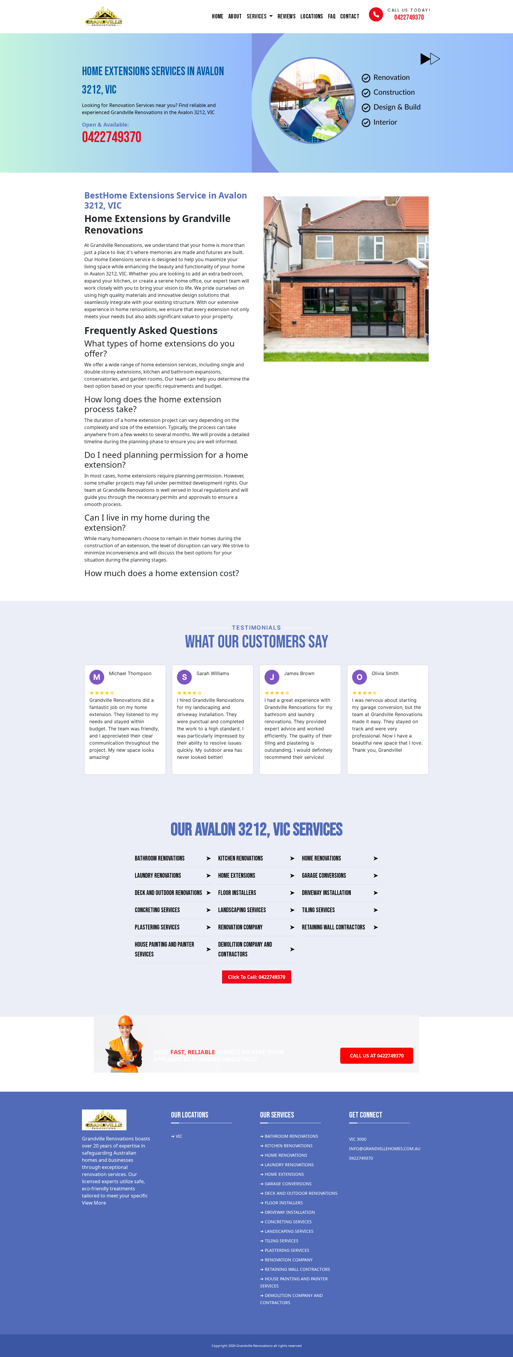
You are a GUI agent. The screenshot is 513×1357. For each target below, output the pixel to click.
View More (94, 1203)
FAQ (331, 16)
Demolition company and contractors (256, 950)
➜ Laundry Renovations (287, 1164)
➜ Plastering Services (284, 1250)
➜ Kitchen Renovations (286, 1145)
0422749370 (111, 137)
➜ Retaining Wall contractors (295, 1269)
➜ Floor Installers (281, 1202)
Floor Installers (256, 893)
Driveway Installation (340, 893)
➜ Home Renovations (283, 1155)
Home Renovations (340, 859)
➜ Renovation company (286, 1260)
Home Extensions (256, 876)
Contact (349, 16)
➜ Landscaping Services (287, 1231)
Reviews (287, 16)
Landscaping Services (256, 910)
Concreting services (173, 910)
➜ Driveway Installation (287, 1212)
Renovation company (256, 927)
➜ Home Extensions (282, 1174)
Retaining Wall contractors (340, 927)
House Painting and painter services (173, 950)
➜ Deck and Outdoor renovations (299, 1193)
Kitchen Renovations (256, 859)
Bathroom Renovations (173, 859)
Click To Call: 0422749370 (256, 977)
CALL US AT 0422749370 (377, 1055)
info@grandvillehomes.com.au (384, 1148)
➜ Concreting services (286, 1221)
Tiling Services (340, 910)
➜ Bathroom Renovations (289, 1136)
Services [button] (257, 16)
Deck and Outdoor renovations (173, 893)
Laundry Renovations (173, 876)
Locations (311, 16)
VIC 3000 (357, 1139)
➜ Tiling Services (279, 1240)
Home (218, 16)
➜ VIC (176, 1136)
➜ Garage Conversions (286, 1183)
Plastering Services (173, 927)
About (235, 16)
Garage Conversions (340, 876)
